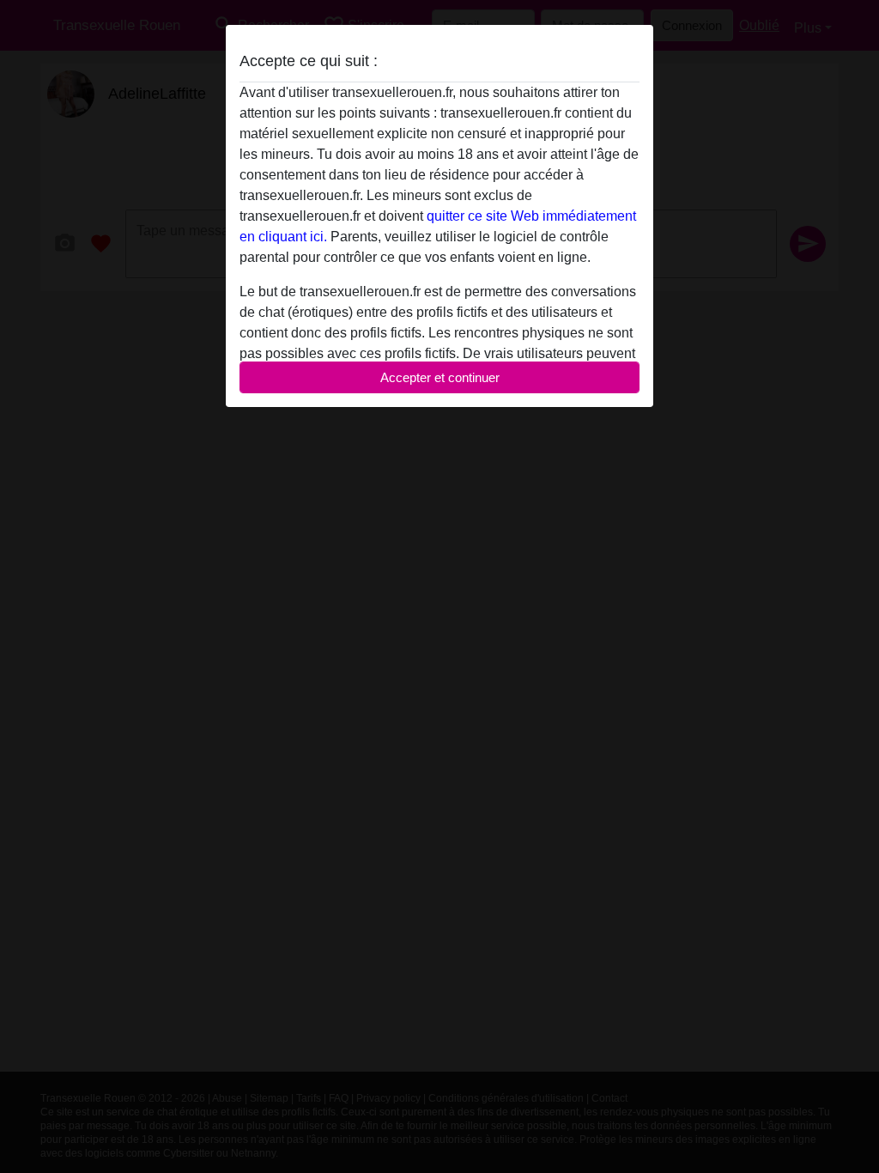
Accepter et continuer (440, 377)
